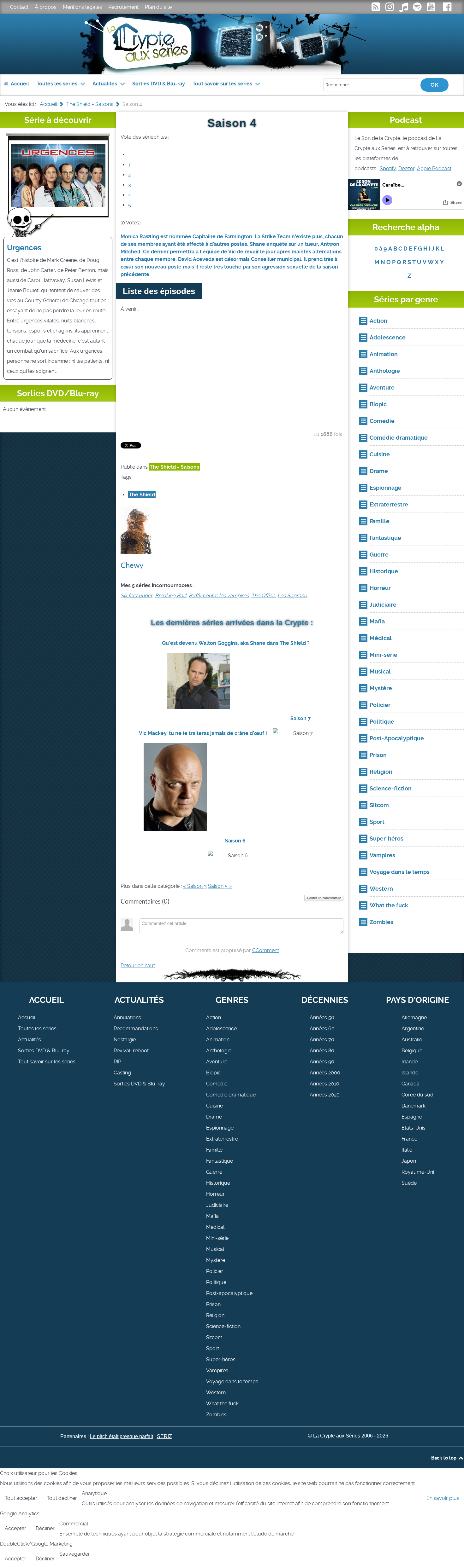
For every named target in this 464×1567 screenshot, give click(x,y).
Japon (409, 1161)
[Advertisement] (232, 378)
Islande (410, 1073)
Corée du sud (417, 1095)
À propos (46, 7)
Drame (214, 1117)
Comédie (216, 1084)
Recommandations (136, 1029)
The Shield (142, 495)
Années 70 (322, 1040)
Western (216, 1393)
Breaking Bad (170, 595)
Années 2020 (325, 1095)
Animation (217, 1040)
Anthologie (218, 1051)
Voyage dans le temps (232, 1382)
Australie (412, 1040)
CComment (265, 950)
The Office (263, 595)
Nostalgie (125, 1040)
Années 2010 (324, 1084)
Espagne (412, 1117)
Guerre (214, 1172)
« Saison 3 (195, 886)
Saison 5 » (220, 886)
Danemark (413, 1106)
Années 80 (322, 1051)
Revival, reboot (131, 1051)
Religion (215, 1315)
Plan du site (158, 7)
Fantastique (219, 1161)
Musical (215, 1249)
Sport (212, 1348)
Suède (409, 1183)
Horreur (215, 1194)
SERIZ (164, 1436)
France (409, 1139)
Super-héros (220, 1359)
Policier (214, 1271)
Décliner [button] (45, 1528)
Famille (214, 1150)
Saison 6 (235, 841)
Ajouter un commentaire (323, 898)
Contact (19, 7)
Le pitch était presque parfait (121, 1436)
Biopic (213, 1073)
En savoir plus (442, 1498)
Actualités (29, 1040)
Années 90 (322, 1062)
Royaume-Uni (418, 1172)
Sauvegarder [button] (74, 1554)
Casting (122, 1073)
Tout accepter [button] (21, 1498)
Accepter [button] (15, 1528)
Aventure (216, 1062)
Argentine (413, 1029)
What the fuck (222, 1404)
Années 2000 (325, 1073)
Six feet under (136, 595)
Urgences (24, 247)
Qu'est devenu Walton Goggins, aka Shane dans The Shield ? (236, 643)
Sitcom (214, 1337)
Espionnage (220, 1128)
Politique (216, 1282)
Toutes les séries (37, 1029)
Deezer (406, 168)
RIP (117, 1062)
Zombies (216, 1415)
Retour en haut (138, 966)
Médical (215, 1227)
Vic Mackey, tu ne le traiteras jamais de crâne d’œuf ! (203, 733)
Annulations (127, 1018)
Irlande (410, 1062)
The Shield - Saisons (174, 467)
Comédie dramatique (231, 1095)
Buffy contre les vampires (219, 595)
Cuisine (214, 1106)
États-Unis (413, 1128)
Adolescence (221, 1029)
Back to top (444, 1457)
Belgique (412, 1051)
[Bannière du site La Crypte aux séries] (232, 44)
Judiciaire (217, 1205)
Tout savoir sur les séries (46, 1062)
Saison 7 (300, 718)
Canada (410, 1084)
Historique (218, 1183)
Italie (407, 1150)
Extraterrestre (222, 1139)
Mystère (215, 1260)
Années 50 (322, 1018)
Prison (213, 1304)
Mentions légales (82, 7)
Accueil (26, 1018)
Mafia (212, 1216)
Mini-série (217, 1238)
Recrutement (123, 7)
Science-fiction (223, 1326)
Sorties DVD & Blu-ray (43, 1051)
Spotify (388, 168)
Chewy (132, 565)
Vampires (217, 1370)
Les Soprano (292, 595)
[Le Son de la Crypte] (432, 9)
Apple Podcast (434, 168)
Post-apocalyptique (229, 1293)
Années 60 (322, 1029)
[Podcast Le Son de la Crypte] (418, 9)
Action (213, 1018)
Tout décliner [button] (62, 1498)
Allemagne (414, 1018)
